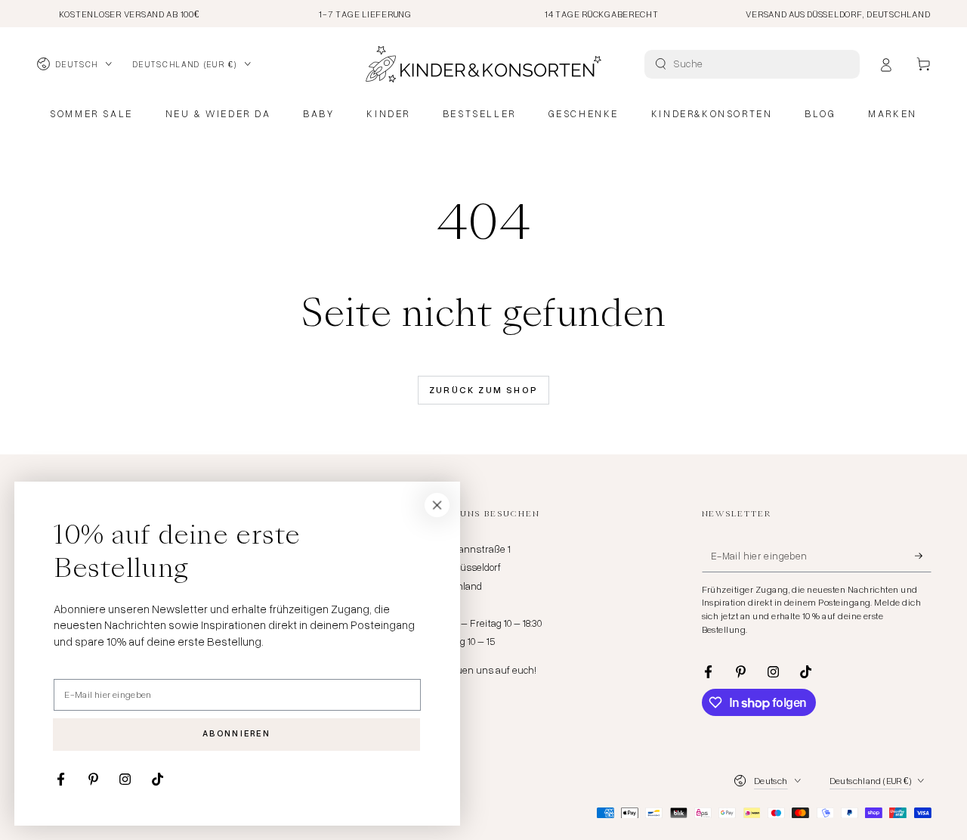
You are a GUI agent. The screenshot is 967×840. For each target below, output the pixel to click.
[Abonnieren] (923, 556)
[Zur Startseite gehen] (483, 64)
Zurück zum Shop (484, 389)
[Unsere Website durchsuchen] (660, 64)
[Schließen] (437, 505)
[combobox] (754, 64)
